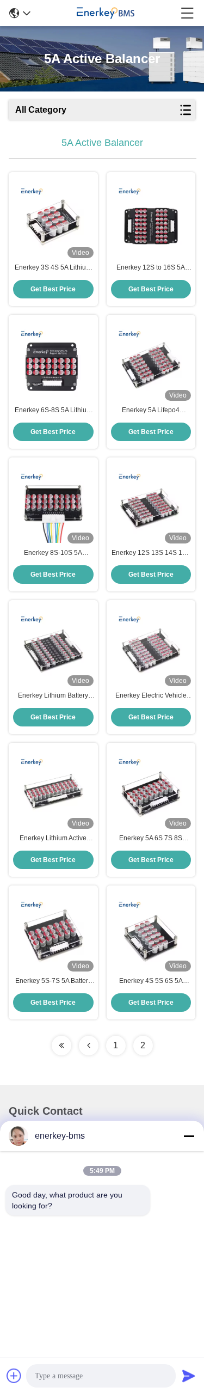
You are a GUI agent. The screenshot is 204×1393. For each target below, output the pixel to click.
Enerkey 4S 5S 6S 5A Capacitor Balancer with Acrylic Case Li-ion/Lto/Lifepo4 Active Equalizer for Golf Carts (150, 981)
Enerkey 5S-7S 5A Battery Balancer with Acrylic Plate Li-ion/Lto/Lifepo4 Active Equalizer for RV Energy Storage (53, 981)
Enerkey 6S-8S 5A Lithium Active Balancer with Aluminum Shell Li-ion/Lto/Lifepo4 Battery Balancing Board (53, 410)
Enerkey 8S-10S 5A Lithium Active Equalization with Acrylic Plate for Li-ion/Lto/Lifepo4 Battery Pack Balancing (53, 553)
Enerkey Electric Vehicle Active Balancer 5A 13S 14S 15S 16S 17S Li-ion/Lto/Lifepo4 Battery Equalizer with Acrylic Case (151, 696)
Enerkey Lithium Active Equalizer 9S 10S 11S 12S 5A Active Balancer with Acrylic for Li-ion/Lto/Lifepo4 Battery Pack (53, 838)
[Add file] (14, 1376)
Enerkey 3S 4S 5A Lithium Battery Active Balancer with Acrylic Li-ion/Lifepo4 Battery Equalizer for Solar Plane (53, 268)
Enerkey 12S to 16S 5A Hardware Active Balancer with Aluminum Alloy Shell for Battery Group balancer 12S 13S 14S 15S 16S (151, 268)
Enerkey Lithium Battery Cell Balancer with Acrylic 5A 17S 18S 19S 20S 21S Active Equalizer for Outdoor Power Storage (53, 696)
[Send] (188, 1376)
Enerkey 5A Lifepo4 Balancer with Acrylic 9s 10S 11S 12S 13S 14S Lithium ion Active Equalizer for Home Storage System (151, 410)
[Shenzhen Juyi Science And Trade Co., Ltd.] (105, 13)
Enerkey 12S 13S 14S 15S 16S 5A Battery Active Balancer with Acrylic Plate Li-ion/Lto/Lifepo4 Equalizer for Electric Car (151, 553)
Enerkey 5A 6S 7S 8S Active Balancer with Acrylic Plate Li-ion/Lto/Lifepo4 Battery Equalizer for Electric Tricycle (151, 838)
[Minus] (188, 1135)
